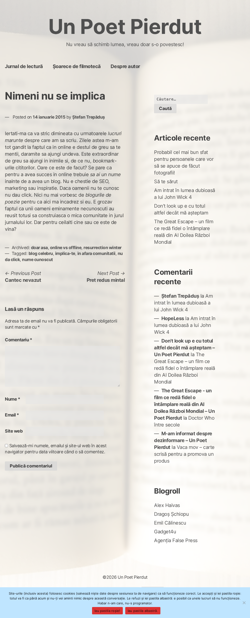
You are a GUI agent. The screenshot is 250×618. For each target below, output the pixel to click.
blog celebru (41, 253)
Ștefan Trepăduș (88, 117)
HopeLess (172, 318)
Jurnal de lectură (24, 66)
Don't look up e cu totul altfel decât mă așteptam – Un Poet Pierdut (184, 347)
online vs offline (66, 247)
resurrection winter (102, 247)
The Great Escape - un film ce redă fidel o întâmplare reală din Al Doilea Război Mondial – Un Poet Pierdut (184, 404)
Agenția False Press (176, 540)
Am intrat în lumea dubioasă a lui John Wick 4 (183, 303)
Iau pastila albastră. (143, 611)
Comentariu (18, 339)
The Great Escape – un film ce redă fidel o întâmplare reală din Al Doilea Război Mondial (184, 368)
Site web (13, 431)
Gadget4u (165, 532)
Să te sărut (166, 181)
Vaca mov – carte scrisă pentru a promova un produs (184, 454)
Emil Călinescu (170, 523)
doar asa (39, 247)
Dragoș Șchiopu (171, 514)
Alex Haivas (167, 505)
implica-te (65, 253)
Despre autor (125, 66)
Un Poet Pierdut (125, 26)
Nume (12, 399)
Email (12, 414)
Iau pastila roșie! (107, 611)
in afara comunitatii (96, 253)
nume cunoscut (37, 259)
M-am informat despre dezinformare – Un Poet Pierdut (183, 440)
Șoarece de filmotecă (77, 66)
